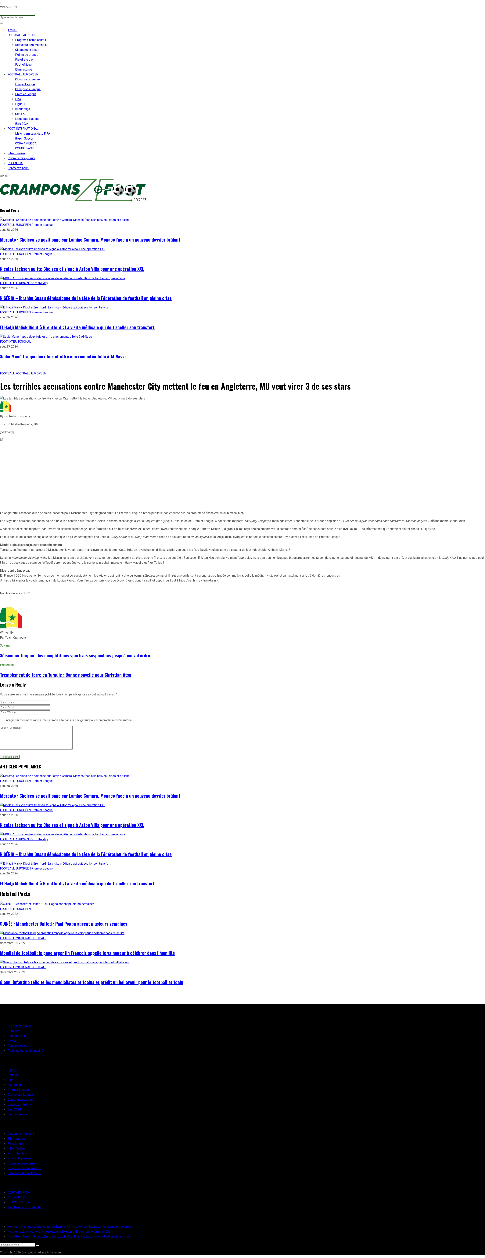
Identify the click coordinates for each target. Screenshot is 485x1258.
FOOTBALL (8, 373)
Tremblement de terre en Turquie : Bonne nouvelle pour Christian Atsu (65, 674)
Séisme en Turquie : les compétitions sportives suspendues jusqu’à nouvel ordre (75, 655)
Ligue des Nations (27, 119)
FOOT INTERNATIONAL (23, 128)
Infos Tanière (16, 153)
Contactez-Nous (18, 1046)
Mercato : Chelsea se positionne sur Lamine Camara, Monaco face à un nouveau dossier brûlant (90, 239)
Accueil (12, 30)
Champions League (28, 79)
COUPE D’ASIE (24, 148)
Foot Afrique (23, 64)
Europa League (25, 84)
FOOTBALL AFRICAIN (22, 35)
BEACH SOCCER (18, 1202)
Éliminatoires (23, 69)
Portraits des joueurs (21, 158)
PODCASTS (15, 163)
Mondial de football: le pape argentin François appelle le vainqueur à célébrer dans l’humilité (87, 952)
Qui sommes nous (20, 1026)
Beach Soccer (24, 138)
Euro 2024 (22, 124)
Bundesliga (22, 109)
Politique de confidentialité (25, 1050)
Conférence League (21, 1099)
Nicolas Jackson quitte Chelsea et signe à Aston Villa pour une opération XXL (72, 268)
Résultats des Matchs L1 (31, 45)
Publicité (13, 1031)
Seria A (20, 114)
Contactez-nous (18, 168)
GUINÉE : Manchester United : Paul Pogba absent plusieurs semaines (63, 923)
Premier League (25, 94)
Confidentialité (17, 1036)
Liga (18, 99)
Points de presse (26, 55)
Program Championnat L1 (31, 40)
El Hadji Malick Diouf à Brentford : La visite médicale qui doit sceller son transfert (77, 327)
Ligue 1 (20, 104)
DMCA (12, 1041)
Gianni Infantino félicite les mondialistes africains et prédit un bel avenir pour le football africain (91, 982)
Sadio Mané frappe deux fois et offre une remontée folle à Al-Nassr (63, 356)
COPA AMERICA (26, 143)
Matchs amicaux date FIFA (32, 133)
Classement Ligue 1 (28, 50)
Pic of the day (24, 59)
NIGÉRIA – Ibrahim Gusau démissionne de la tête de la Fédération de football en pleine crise (86, 297)
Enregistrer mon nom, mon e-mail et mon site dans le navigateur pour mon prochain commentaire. (68, 720)
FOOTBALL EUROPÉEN (23, 74)
